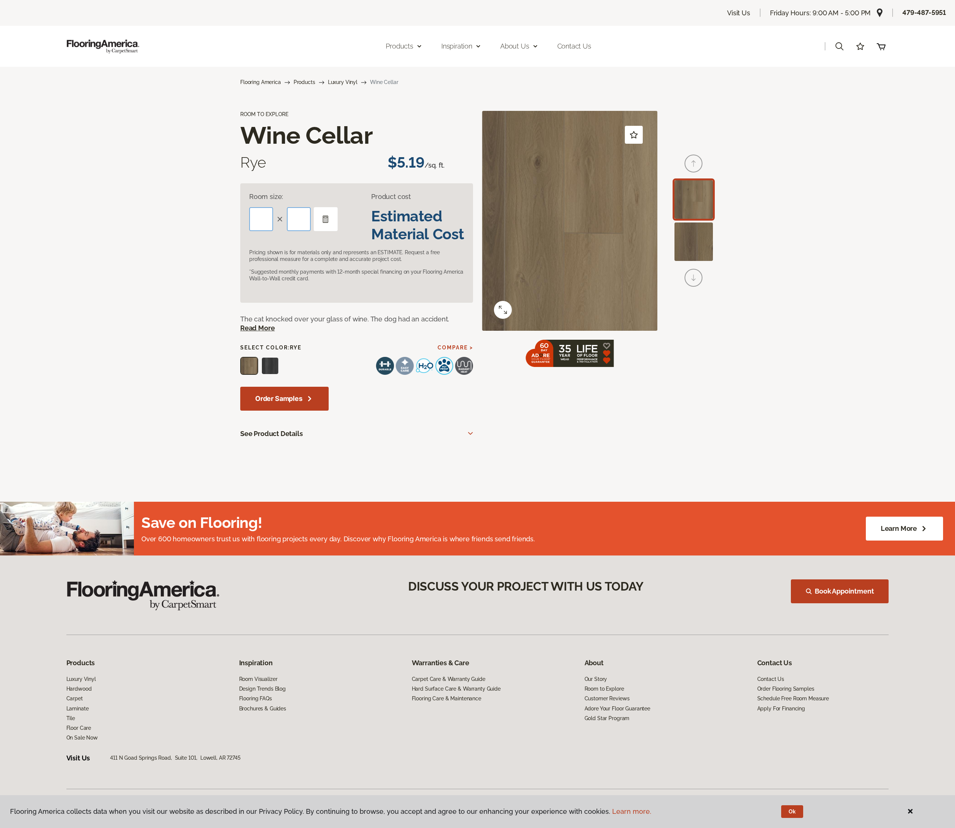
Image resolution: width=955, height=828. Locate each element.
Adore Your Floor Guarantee (617, 709)
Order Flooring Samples (785, 689)
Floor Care (78, 728)
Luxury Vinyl (342, 82)
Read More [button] (257, 328)
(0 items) (881, 46)
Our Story (596, 679)
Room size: (266, 196)
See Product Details (271, 434)
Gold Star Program (607, 718)
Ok (792, 812)
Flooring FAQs (255, 698)
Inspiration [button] (456, 46)
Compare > (455, 348)
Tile (70, 718)
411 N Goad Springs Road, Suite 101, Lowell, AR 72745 (175, 758)
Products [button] (399, 46)
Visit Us (738, 13)
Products (304, 82)
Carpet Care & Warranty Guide (448, 679)
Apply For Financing (781, 709)
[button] (839, 46)
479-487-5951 (924, 12)
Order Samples (279, 398)
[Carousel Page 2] (694, 242)
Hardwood (79, 689)
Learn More (899, 528)
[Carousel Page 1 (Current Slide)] (694, 199)
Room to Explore (604, 689)
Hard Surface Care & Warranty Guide (456, 689)
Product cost (391, 196)
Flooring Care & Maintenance (446, 698)
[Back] (693, 163)
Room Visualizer (258, 679)
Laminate (77, 709)
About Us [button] (514, 46)
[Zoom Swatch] (503, 310)
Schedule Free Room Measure (793, 698)
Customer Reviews (607, 698)
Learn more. (631, 811)
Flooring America (260, 82)
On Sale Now (82, 738)
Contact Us (574, 46)
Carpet (74, 698)
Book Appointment (844, 591)
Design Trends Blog (262, 689)
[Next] (693, 278)
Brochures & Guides (262, 709)
